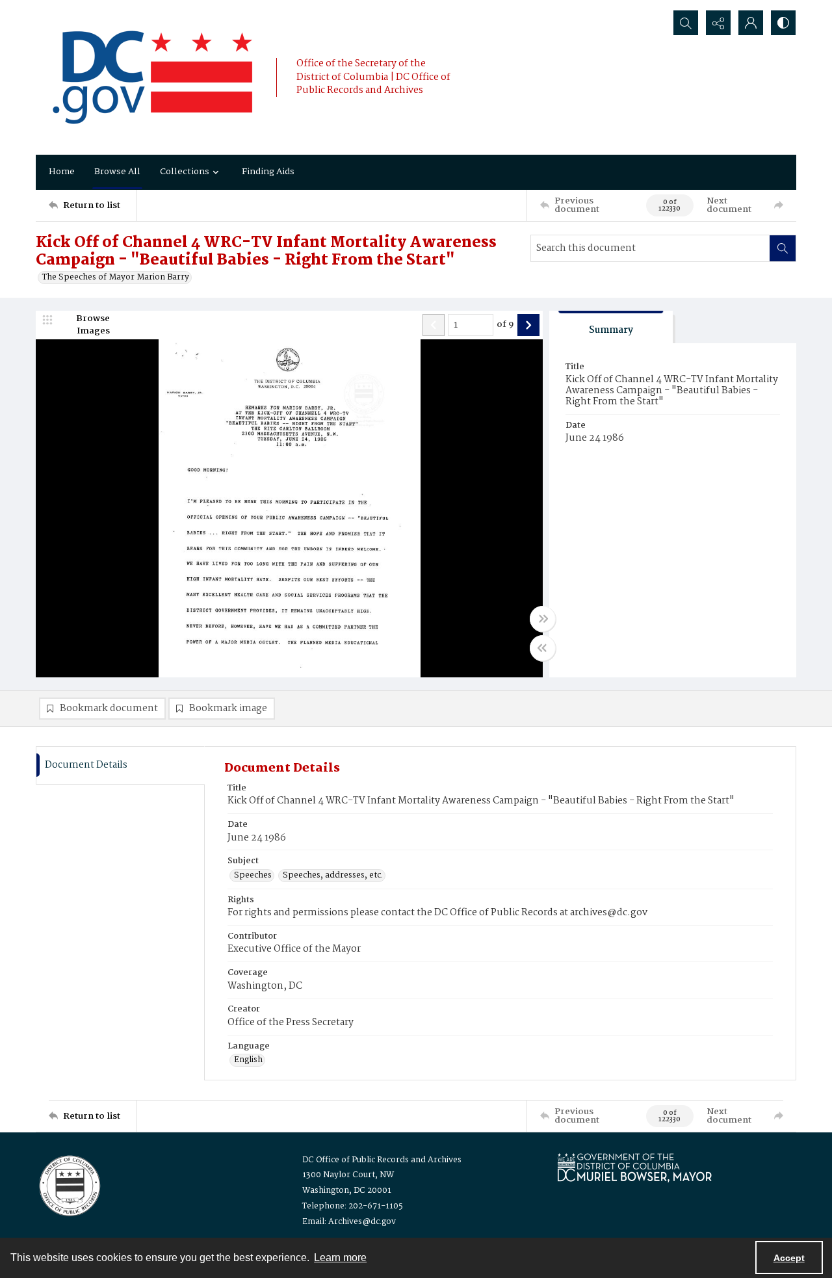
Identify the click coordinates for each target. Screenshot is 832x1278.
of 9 (505, 325)
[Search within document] (783, 248)
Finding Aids (268, 171)
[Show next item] (528, 325)
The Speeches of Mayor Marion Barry (115, 277)
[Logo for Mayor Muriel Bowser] (634, 1167)
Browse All (117, 171)
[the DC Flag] (153, 77)
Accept (789, 1258)
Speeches (253, 875)
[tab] (611, 327)
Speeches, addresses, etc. (333, 875)
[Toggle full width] (543, 619)
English (248, 1060)
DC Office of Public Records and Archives (382, 1160)
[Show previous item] (433, 325)
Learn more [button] (340, 1257)
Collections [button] (184, 171)
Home (62, 171)
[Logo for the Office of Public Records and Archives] (68, 1184)
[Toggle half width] (543, 648)
